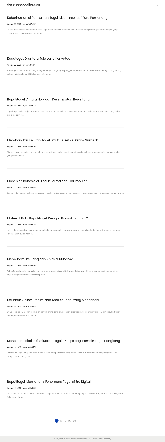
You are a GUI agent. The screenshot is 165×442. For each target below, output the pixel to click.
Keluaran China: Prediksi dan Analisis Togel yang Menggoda (53, 300)
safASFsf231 (31, 24)
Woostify (107, 438)
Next (74, 421)
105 (69, 421)
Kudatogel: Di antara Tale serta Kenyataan (39, 58)
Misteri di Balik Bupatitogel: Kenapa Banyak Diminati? (47, 218)
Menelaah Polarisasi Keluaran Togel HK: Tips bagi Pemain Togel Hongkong (63, 341)
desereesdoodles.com (24, 4)
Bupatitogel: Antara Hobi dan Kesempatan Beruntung (48, 99)
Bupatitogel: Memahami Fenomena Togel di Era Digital (49, 382)
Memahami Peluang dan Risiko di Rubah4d (40, 259)
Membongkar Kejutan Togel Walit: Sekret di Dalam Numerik (52, 140)
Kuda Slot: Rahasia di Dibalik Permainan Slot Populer (47, 181)
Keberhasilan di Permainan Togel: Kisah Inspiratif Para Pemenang (57, 18)
